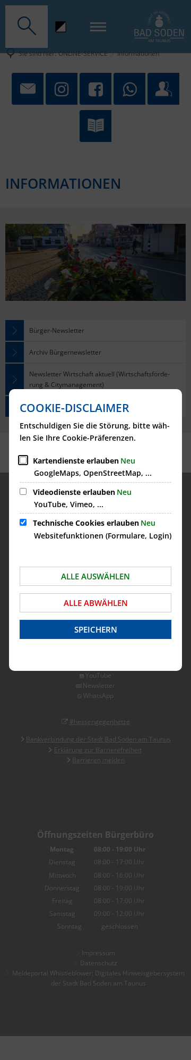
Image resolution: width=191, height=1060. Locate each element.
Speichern (95, 629)
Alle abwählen (96, 603)
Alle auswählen (95, 576)
